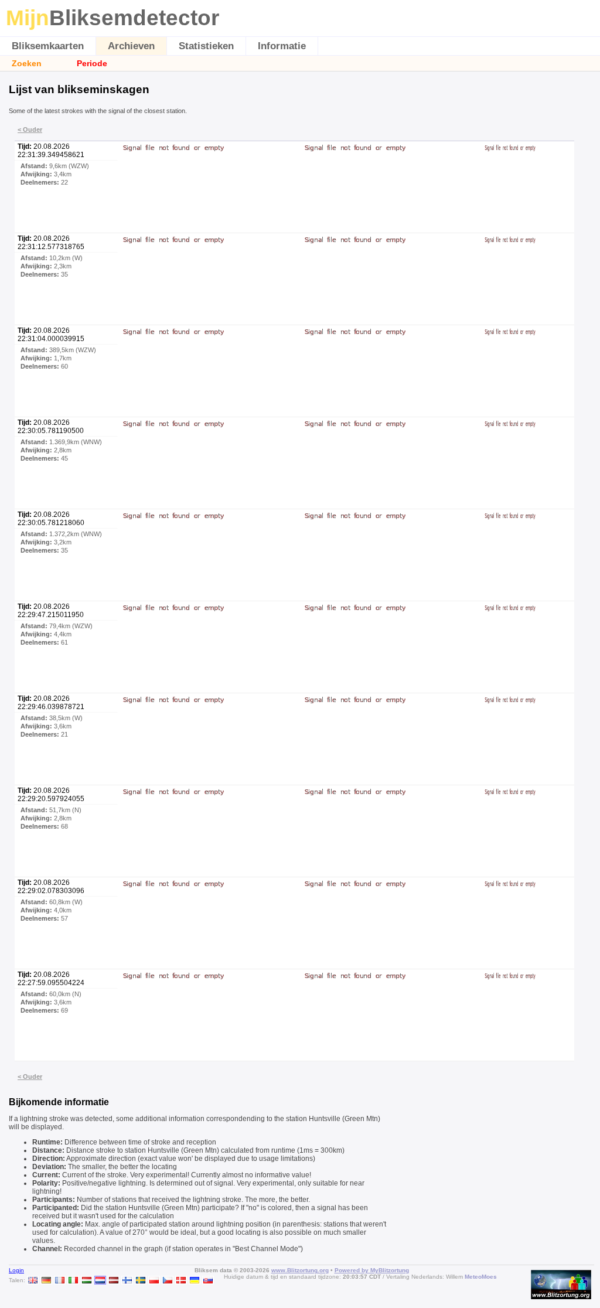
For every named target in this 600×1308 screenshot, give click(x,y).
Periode (92, 63)
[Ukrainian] (194, 1280)
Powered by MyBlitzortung (372, 1270)
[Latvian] (114, 1280)
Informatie (282, 46)
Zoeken (27, 63)
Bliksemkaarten (48, 46)
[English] (33, 1280)
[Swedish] (140, 1280)
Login (16, 1270)
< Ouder (30, 129)
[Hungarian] (87, 1280)
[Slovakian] (208, 1280)
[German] (46, 1280)
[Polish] (154, 1280)
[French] (60, 1280)
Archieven (131, 46)
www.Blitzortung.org (300, 1270)
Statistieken (206, 46)
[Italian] (73, 1280)
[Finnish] (127, 1280)
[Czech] (167, 1280)
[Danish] (181, 1280)
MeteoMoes (481, 1276)
